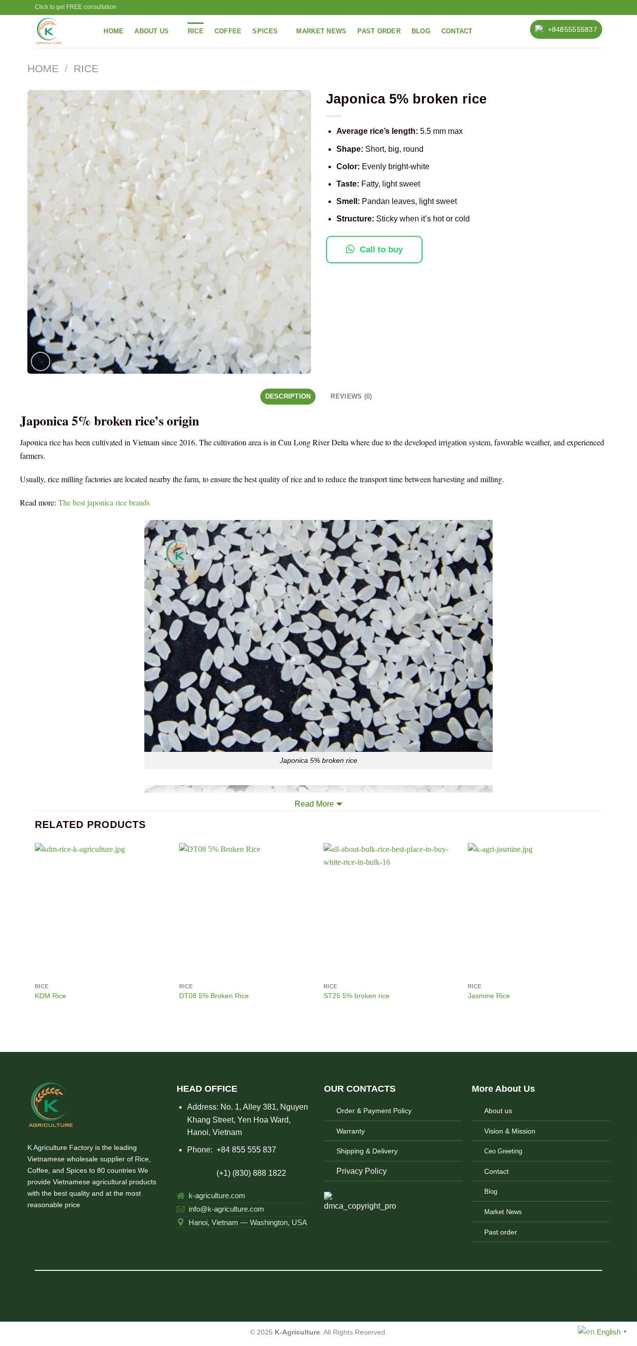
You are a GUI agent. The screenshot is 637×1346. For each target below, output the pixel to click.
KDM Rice (50, 996)
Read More (314, 804)
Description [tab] (288, 396)
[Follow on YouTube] (94, 1226)
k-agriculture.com (217, 1195)
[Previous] (35, 931)
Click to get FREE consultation (75, 6)
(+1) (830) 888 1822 (231, 1173)
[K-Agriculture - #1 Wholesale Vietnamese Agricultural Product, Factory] (52, 31)
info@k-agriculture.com (226, 1209)
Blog (421, 31)
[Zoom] (40, 361)
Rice (196, 31)
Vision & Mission (509, 1131)
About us (498, 1111)
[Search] (89, 31)
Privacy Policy (361, 1171)
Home (113, 31)
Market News (321, 31)
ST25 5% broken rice (356, 996)
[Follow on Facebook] (33, 1226)
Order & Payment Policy (374, 1111)
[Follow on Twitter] (58, 1226)
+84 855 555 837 (246, 1149)
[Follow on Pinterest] (70, 1226)
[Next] (601, 931)
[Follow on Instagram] (46, 1226)
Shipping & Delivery (367, 1151)
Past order (379, 31)
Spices (265, 31)
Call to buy (381, 249)
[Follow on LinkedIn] (82, 1226)
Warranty (350, 1131)
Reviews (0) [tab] (351, 396)
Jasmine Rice (489, 996)
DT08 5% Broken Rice (214, 996)
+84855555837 (572, 29)
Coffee (228, 31)
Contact (457, 31)
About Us (151, 31)
